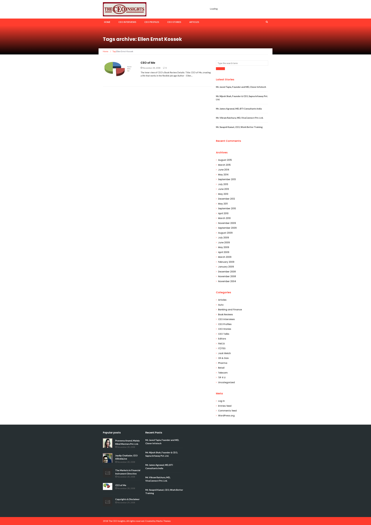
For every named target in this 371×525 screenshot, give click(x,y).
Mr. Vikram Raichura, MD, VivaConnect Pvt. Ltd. (239, 117)
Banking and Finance (230, 309)
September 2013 (227, 179)
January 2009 (226, 266)
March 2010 (224, 218)
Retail (221, 367)
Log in (221, 400)
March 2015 (224, 164)
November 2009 (227, 223)
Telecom (223, 372)
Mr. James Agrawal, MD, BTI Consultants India (239, 108)
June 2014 (223, 169)
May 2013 (223, 194)
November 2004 (227, 281)
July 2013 (223, 184)
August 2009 (225, 232)
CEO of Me (148, 63)
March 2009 (224, 257)
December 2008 (227, 271)
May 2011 (223, 203)
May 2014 (223, 174)
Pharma (222, 363)
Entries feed (224, 405)
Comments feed (227, 410)
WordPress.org (226, 415)
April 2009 (223, 252)
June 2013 (223, 189)
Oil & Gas (223, 358)
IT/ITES (221, 348)
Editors (222, 338)
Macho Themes (163, 521)
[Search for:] (242, 63)
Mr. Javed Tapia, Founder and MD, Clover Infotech (241, 87)
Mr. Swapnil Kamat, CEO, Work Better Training (239, 127)
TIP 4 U (221, 377)
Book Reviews (114, 80)
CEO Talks (223, 333)
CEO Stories (174, 22)
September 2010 (227, 208)
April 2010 (223, 213)
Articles (194, 22)
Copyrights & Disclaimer (127, 499)
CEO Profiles (151, 22)
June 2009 (224, 242)
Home (107, 22)
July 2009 (223, 237)
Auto (220, 304)
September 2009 (227, 227)
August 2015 (225, 159)
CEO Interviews (127, 22)
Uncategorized (226, 382)
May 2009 (223, 247)
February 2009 (226, 261)
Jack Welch (224, 353)
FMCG (221, 343)
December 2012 (226, 198)
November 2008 (227, 276)
